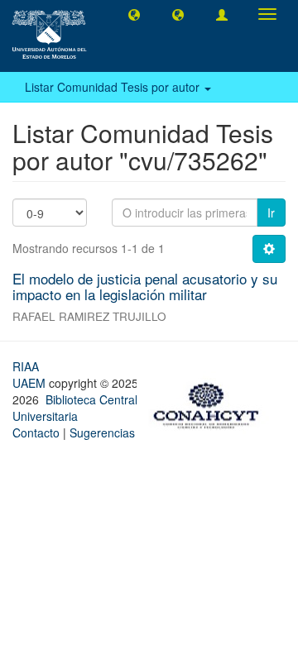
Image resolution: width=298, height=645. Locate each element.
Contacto (36, 432)
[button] (134, 14)
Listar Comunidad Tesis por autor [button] (114, 87)
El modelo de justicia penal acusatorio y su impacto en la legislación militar (144, 286)
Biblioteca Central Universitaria (74, 407)
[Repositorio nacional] (211, 402)
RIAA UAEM (30, 374)
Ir (271, 212)
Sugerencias (102, 432)
